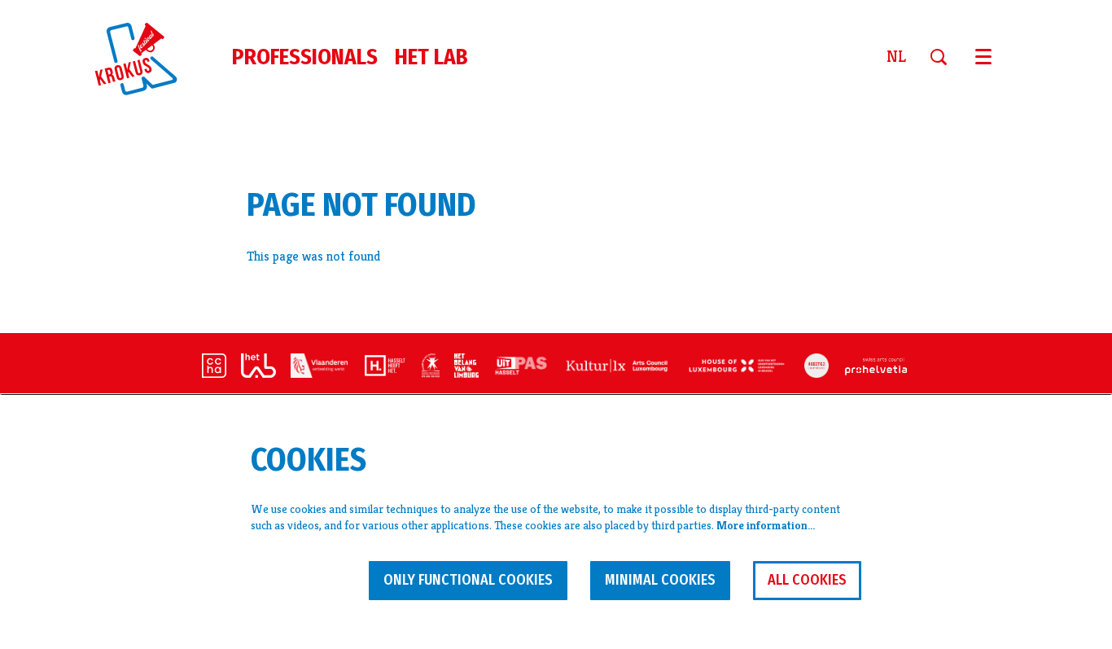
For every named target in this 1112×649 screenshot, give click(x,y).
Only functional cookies (468, 580)
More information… (765, 525)
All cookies (807, 580)
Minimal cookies (660, 580)
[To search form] (944, 57)
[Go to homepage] (145, 57)
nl (896, 57)
